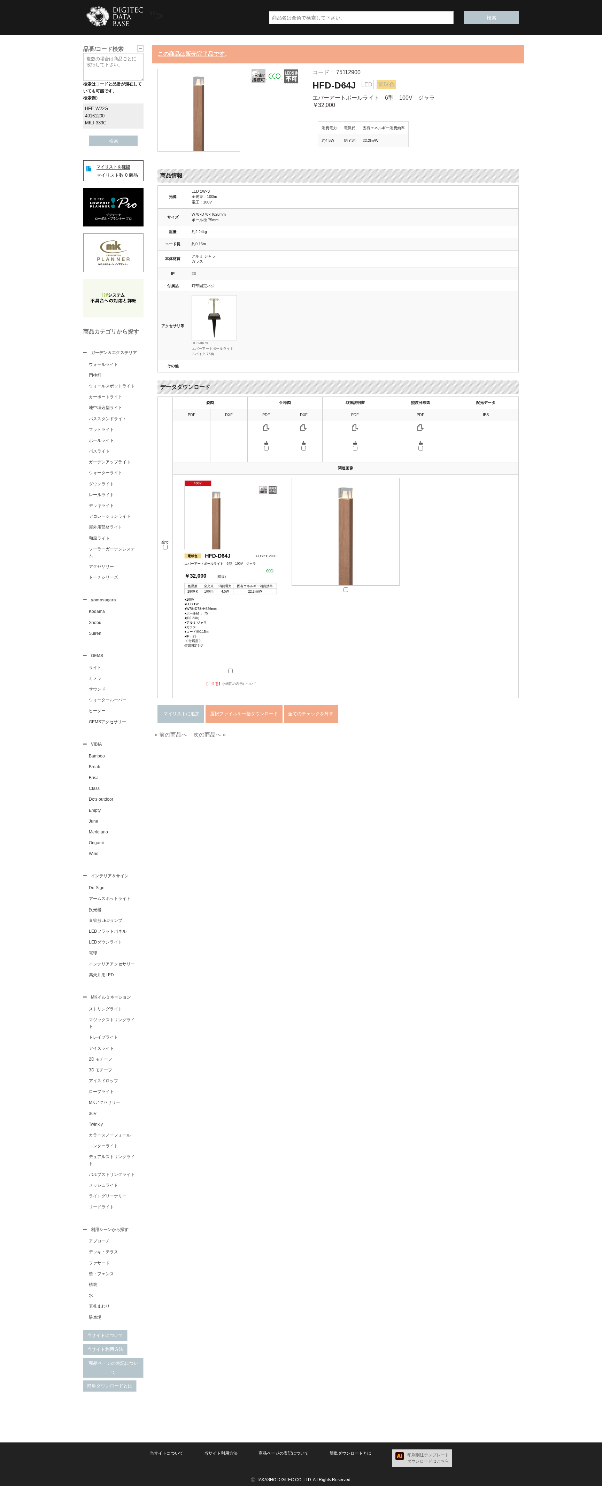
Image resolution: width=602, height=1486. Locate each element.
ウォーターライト (105, 472)
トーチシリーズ (103, 577)
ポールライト (101, 440)
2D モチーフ (100, 1059)
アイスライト (101, 1048)
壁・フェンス (101, 1273)
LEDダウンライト (105, 942)
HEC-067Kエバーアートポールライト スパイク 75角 (212, 348)
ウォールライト (103, 364)
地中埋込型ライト (105, 407)
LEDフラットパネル (107, 931)
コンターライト (103, 1146)
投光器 (95, 909)
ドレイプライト (103, 1037)
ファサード (99, 1263)
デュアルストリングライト (112, 1160)
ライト (95, 667)
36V (93, 1113)
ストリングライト (105, 1009)
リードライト (101, 1206)
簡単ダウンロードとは (109, 1385)
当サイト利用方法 (105, 1349)
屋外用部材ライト (105, 527)
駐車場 (95, 1317)
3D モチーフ (100, 1070)
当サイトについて (105, 1335)
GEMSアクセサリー (107, 721)
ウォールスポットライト (112, 386)
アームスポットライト (110, 898)
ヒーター (97, 710)
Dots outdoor (101, 799)
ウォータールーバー (107, 700)
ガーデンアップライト (110, 462)
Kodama (97, 611)
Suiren (95, 633)
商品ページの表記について (113, 1368)
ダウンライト (101, 484)
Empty (95, 810)
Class (94, 788)
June (93, 821)
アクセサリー (101, 566)
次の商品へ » (209, 735)
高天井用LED (101, 974)
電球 (93, 952)
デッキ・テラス (103, 1251)
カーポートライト (105, 396)
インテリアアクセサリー (112, 964)
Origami (96, 842)
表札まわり (99, 1306)
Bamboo (97, 756)
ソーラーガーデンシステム (112, 552)
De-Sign (97, 887)
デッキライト (101, 505)
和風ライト (99, 538)
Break (94, 766)
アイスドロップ (103, 1080)
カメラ (95, 678)
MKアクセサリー (104, 1102)
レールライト (101, 494)
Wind (94, 853)
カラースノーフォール (110, 1135)
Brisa (94, 777)
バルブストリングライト (112, 1174)
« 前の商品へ (171, 735)
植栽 (93, 1284)
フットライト (101, 429)
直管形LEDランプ (105, 920)
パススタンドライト (107, 418)
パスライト (99, 451)
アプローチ (99, 1241)
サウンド (97, 689)
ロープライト (101, 1091)
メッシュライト (103, 1185)
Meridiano (98, 832)
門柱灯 (95, 375)
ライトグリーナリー (107, 1196)
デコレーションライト (110, 516)
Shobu (95, 622)
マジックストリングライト (112, 1023)
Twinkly (96, 1124)
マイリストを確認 (113, 166)
